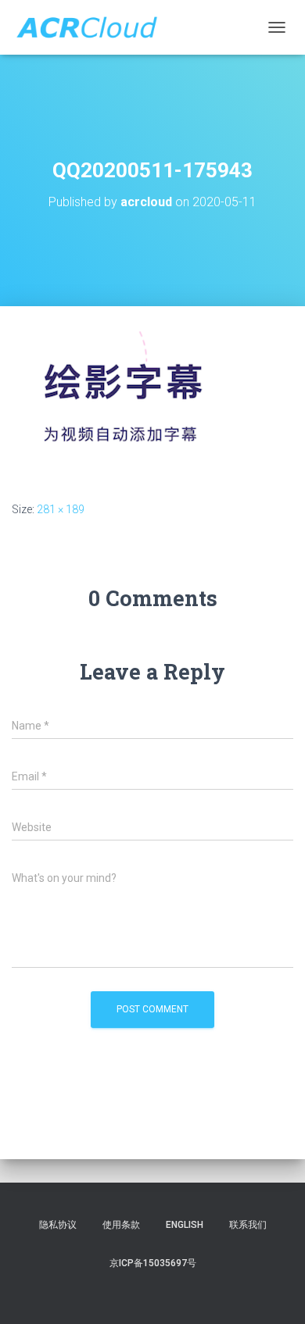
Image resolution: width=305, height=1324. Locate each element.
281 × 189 (60, 509)
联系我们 (248, 1224)
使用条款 (121, 1224)
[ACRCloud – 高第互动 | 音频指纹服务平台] (92, 27)
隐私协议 (58, 1224)
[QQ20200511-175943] (121, 402)
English (184, 1224)
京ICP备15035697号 (152, 1263)
